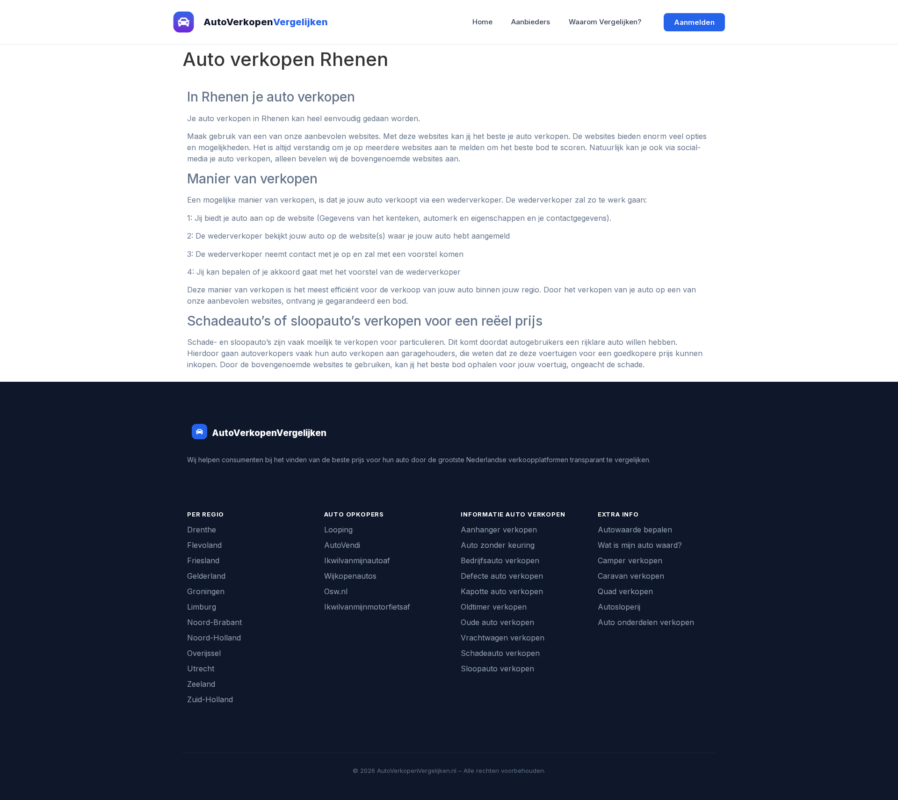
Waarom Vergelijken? (605, 21)
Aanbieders (530, 21)
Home (482, 21)
